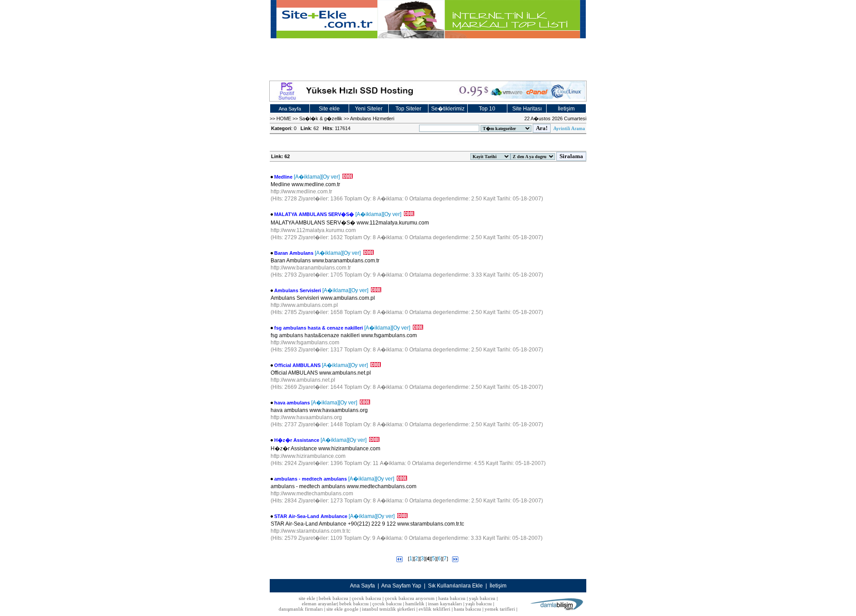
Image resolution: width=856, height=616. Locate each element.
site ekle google (342, 609)
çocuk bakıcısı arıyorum (410, 598)
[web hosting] (428, 91)
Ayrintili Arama (569, 128)
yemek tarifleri (500, 609)
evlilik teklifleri (435, 609)
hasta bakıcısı (451, 598)
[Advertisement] (428, 58)
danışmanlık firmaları (301, 609)
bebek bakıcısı (333, 598)
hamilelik (414, 603)
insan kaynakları (445, 603)
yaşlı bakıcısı (482, 598)
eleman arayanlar (319, 603)
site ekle (307, 598)
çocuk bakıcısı (366, 598)
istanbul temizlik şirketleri (388, 609)
